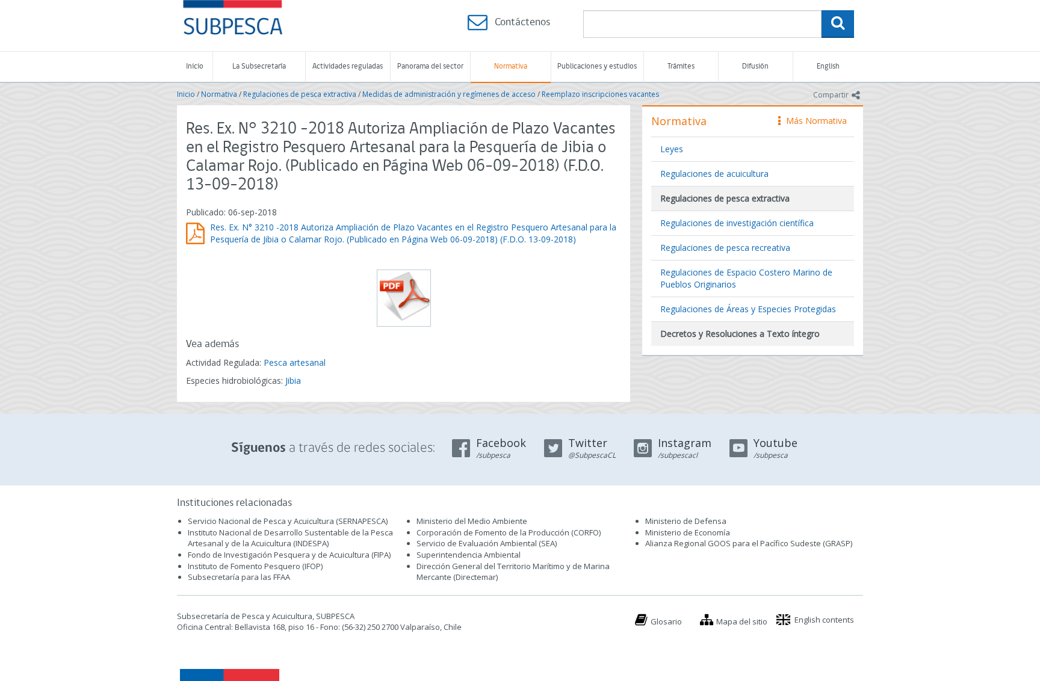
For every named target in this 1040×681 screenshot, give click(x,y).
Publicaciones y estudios (597, 66)
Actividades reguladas (347, 66)
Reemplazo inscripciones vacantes (600, 94)
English (828, 66)
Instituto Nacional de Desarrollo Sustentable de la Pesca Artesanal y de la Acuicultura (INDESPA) (290, 538)
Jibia (293, 380)
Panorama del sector (430, 66)
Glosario (666, 621)
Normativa (510, 66)
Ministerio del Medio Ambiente (471, 521)
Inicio (194, 66)
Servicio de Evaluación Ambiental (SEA (485, 543)
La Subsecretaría (259, 66)
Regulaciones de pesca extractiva (299, 94)
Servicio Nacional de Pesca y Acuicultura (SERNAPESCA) (288, 521)
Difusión (755, 66)
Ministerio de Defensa (685, 521)
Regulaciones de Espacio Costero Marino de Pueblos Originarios (746, 278)
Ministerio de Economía (687, 532)
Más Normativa (813, 120)
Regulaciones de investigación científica (737, 223)
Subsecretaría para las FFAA (239, 577)
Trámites (681, 66)
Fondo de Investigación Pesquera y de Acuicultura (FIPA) (289, 554)
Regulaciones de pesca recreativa (725, 247)
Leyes (671, 149)
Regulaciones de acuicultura (714, 173)
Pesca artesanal (295, 362)
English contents (824, 619)
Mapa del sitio (741, 621)
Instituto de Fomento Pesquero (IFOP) (255, 566)
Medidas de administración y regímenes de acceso (449, 94)
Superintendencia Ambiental (468, 554)
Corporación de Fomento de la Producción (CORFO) (508, 532)
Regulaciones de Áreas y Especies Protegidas (748, 309)
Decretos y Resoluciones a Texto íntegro (740, 333)
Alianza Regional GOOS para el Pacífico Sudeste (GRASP (747, 543)
